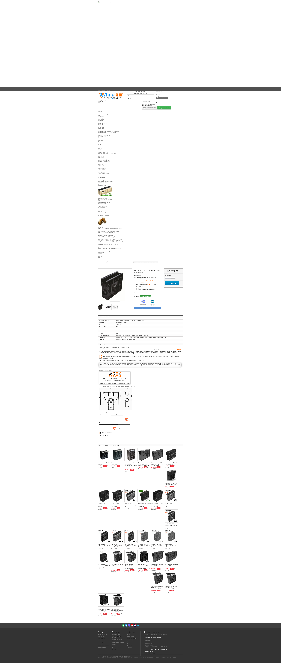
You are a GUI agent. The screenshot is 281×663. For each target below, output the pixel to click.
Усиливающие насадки (103, 176)
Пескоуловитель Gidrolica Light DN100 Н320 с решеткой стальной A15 (144, 464)
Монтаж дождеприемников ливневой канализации (109, 237)
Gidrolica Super (101, 125)
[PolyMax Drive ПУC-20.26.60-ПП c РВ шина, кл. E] (171, 536)
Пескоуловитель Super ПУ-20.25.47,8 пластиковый (157, 505)
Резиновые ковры (101, 211)
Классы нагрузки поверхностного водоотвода (108, 244)
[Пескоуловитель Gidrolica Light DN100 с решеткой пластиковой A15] (157, 454)
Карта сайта (129, 647)
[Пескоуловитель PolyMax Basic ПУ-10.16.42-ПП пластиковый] (101, 307)
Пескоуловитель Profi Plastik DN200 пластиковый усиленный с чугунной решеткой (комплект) (130, 465)
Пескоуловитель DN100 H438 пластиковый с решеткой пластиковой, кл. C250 (117, 566)
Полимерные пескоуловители (104, 161)
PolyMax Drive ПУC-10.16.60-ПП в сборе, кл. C (171, 525)
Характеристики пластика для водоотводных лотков (109, 248)
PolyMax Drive (101, 128)
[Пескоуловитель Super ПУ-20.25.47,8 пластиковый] (157, 495)
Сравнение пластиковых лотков (105, 247)
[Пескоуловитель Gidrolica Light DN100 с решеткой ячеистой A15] (157, 556)
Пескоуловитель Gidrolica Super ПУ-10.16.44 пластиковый (144, 505)
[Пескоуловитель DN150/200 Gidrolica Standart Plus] (117, 495)
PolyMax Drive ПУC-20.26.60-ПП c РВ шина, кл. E (171, 545)
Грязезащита (100, 196)
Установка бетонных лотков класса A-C (106, 235)
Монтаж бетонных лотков (103, 233)
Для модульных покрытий (103, 216)
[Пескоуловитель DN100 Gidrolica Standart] (171, 454)
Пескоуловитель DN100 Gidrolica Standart (171, 463)
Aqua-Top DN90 (101, 116)
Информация (100, 226)
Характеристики (101, 243)
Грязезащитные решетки (103, 198)
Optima (99, 149)
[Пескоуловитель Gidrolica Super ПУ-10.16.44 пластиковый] (144, 495)
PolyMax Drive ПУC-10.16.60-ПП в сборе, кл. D (104, 545)
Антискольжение (101, 207)
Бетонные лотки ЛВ (102, 136)
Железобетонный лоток (103, 152)
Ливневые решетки (102, 162)
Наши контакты (130, 640)
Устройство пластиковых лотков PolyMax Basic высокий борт (111, 241)
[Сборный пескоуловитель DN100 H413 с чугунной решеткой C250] (104, 600)
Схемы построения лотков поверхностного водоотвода (110, 228)
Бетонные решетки (102, 168)
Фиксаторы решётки (102, 172)
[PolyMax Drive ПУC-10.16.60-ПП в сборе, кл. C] (171, 515)
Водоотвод (100, 111)
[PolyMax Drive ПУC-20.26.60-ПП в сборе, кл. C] (144, 536)
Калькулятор (100, 249)
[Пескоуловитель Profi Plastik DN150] (117, 454)
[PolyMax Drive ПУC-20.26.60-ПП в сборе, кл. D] (157, 536)
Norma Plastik (101, 119)
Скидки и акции (101, 252)
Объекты (100, 256)
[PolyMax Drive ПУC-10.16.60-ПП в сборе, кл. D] (104, 536)
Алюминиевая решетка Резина (104, 202)
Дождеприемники (101, 177)
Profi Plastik (100, 120)
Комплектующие (101, 169)
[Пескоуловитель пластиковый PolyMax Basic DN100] (115, 307)
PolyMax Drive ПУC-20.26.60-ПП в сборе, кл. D (157, 545)
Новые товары (130, 636)
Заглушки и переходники (103, 170)
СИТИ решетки (101, 200)
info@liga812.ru (151, 653)
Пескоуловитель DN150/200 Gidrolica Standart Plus (116, 505)
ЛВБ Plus (100, 148)
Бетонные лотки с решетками (104, 135)
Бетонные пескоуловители (103, 160)
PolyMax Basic (101, 127)
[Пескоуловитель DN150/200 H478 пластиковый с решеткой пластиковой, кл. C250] (130, 556)
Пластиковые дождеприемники (104, 178)
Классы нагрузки (116, 634)
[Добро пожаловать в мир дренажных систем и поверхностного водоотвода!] (140, 44)
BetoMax (99, 145)
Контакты (100, 257)
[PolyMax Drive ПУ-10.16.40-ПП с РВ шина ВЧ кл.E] (117, 536)
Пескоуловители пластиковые (106, 439)
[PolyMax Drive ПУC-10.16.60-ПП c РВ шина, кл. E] (130, 536)
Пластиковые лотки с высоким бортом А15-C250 (108, 131)
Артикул (136, 275)
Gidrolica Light (101, 118)
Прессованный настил (102, 184)
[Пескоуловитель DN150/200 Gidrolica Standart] (104, 495)
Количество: (168, 275)
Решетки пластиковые (102, 165)
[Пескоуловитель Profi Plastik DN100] (104, 454)
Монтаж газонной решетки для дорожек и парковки (109, 240)
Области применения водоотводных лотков (107, 245)
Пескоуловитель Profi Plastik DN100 (103, 463)
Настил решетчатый (102, 182)
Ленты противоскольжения (104, 210)
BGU (99, 141)
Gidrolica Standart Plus (102, 123)
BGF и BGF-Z (101, 140)
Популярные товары (132, 638)
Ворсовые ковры (101, 204)
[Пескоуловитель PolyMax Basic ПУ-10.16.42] (108, 307)
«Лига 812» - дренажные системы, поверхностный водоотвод (117, 656)
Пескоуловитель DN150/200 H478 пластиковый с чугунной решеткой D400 (117, 610)
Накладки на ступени (102, 208)
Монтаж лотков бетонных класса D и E (106, 236)
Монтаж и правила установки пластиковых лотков (109, 229)
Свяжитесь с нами (131, 641)
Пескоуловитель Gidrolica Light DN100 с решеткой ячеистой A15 (157, 566)
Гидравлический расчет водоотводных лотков (108, 251)
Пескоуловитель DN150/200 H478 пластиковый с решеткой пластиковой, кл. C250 (130, 566)
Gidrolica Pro (100, 124)
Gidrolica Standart (101, 122)
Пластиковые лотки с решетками (105, 114)
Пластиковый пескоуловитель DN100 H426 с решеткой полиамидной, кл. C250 (144, 566)
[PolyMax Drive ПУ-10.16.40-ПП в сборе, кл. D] (130, 495)
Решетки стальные (102, 164)
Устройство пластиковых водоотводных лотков (108, 231)
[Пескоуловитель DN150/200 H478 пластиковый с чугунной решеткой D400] (117, 600)
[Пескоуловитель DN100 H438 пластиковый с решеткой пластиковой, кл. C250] (117, 556)
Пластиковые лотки (102, 112)
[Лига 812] (111, 95)
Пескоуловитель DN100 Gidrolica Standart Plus (171, 484)
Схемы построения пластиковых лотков (106, 232)
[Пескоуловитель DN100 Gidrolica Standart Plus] (171, 475)
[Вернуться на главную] (99, 262)
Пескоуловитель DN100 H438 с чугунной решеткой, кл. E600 (171, 587)
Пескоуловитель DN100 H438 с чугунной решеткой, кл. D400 (157, 587)
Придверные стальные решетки (105, 199)
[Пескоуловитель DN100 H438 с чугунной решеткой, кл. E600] (171, 578)
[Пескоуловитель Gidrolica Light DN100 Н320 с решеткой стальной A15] (144, 454)
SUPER (99, 151)
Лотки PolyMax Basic (104, 435)
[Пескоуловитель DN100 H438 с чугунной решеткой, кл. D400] (157, 578)
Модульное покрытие (102, 206)
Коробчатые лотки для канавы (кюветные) (107, 153)
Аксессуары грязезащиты (103, 214)
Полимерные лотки (102, 155)
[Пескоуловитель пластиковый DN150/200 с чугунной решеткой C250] (104, 556)
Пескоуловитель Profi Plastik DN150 (116, 463)
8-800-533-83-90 (140, 92)
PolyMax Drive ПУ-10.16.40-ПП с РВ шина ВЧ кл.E (116, 545)
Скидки (128, 634)
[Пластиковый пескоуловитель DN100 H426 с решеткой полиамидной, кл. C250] (144, 556)
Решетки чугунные (102, 166)
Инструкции (100, 227)
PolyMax (99, 129)
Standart (99, 137)
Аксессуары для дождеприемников (105, 181)
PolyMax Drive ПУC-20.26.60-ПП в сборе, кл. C (144, 545)
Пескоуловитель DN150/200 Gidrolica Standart (103, 505)
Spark (99, 115)
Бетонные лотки (101, 133)
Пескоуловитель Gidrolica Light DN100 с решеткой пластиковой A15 (157, 464)
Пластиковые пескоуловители (104, 158)
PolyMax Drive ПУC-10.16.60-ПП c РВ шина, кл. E (130, 545)
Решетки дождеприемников (104, 180)
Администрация (101, 89)
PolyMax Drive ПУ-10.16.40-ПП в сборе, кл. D (130, 505)
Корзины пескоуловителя (103, 173)
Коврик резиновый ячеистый (104, 212)
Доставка (100, 253)
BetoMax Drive (101, 147)
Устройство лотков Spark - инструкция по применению (110, 239)
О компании (100, 255)
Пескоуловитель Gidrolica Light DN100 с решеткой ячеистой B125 (171, 566)
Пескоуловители (101, 157)
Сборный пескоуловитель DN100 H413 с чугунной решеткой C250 (104, 610)
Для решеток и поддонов (103, 215)
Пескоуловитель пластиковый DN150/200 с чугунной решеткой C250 (104, 566)
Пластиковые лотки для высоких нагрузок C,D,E (108, 132)
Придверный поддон (102, 203)
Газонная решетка (102, 185)
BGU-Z (99, 143)
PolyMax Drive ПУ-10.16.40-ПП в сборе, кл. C (171, 505)
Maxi (99, 139)
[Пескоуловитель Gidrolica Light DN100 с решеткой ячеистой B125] (171, 556)
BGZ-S (99, 144)
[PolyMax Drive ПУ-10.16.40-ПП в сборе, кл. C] (171, 495)
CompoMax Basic (101, 156)
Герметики (100, 174)
